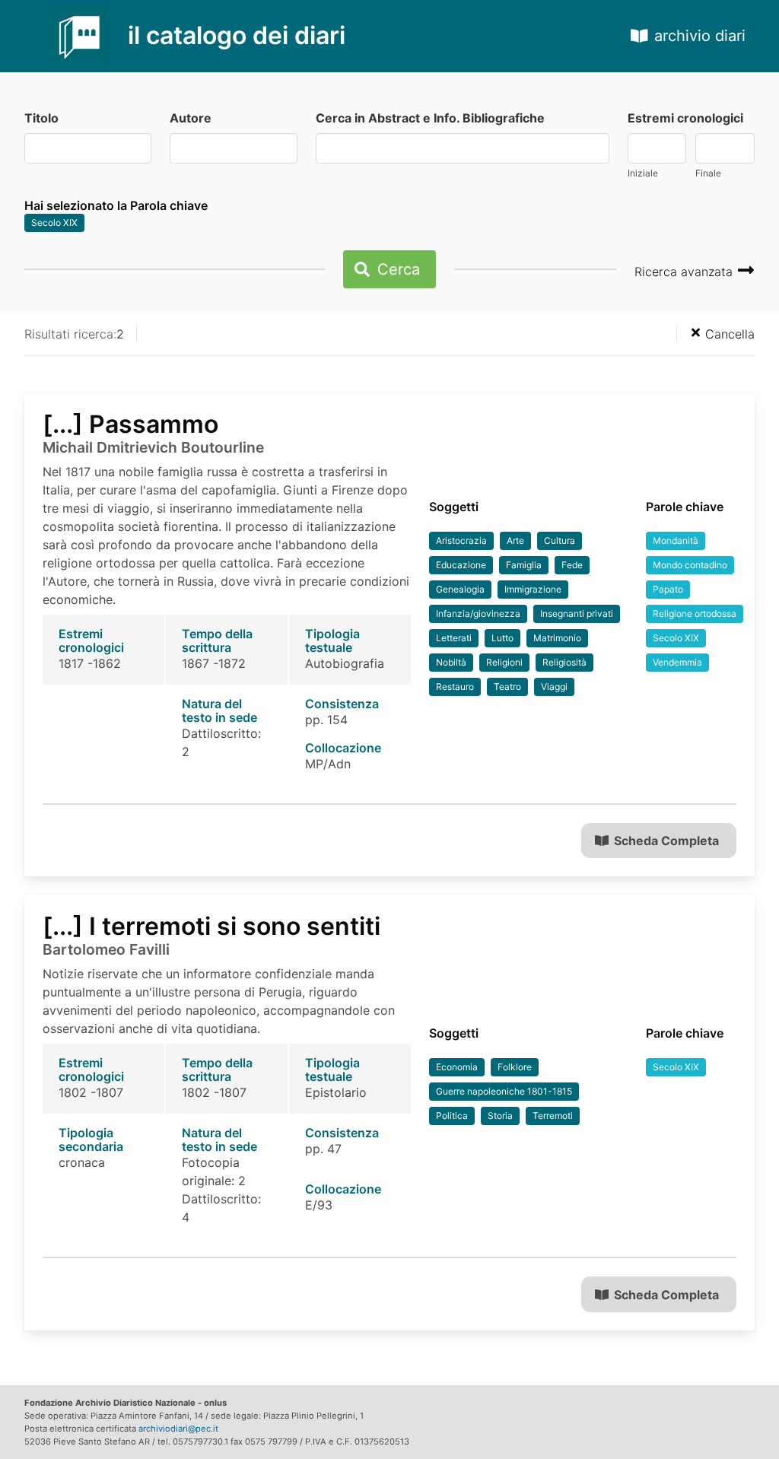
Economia (457, 1067)
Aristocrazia (461, 540)
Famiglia (524, 565)
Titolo (41, 118)
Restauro (455, 686)
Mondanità (675, 540)
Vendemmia (677, 662)
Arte (515, 540)
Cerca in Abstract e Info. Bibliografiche (430, 118)
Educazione (461, 565)
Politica (452, 1115)
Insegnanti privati (576, 613)
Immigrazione (532, 589)
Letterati (454, 638)
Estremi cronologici (685, 118)
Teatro (507, 686)
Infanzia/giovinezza (478, 613)
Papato (668, 589)
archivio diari (700, 36)
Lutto (502, 638)
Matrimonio (557, 638)
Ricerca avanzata (685, 271)
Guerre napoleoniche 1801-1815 (504, 1091)
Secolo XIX (54, 222)
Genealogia (460, 589)
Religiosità (564, 662)
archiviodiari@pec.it (178, 1428)
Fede (572, 565)
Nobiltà (451, 662)
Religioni (504, 662)
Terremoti (553, 1115)
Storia (500, 1115)
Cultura (559, 540)
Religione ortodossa (694, 613)
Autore (190, 118)
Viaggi (554, 686)
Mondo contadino (690, 565)
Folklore (515, 1067)
